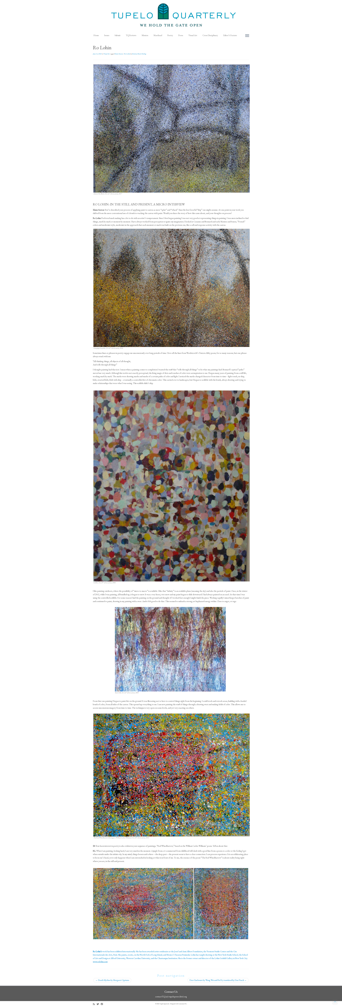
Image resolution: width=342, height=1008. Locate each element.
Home (96, 35)
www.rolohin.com (100, 961)
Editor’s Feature (230, 35)
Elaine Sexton (118, 54)
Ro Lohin (127, 54)
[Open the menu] (247, 36)
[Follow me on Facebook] (103, 1004)
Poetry (170, 35)
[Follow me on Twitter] (99, 1004)
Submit (118, 35)
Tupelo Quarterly (164, 1004)
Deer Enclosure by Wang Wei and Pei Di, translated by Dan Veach (218, 980)
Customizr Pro (182, 1004)
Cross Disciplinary (210, 35)
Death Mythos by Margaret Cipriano (112, 980)
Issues (106, 35)
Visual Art (193, 35)
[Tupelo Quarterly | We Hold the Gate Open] (171, 16)
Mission (145, 35)
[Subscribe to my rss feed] (95, 1004)
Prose (180, 35)
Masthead (157, 35)
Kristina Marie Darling (139, 54)
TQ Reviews (131, 35)
